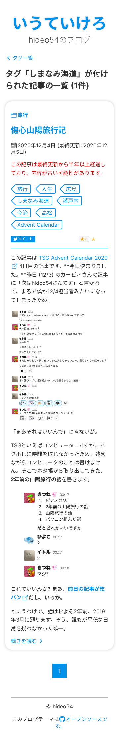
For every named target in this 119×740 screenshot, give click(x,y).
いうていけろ (59, 23)
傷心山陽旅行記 (38, 130)
